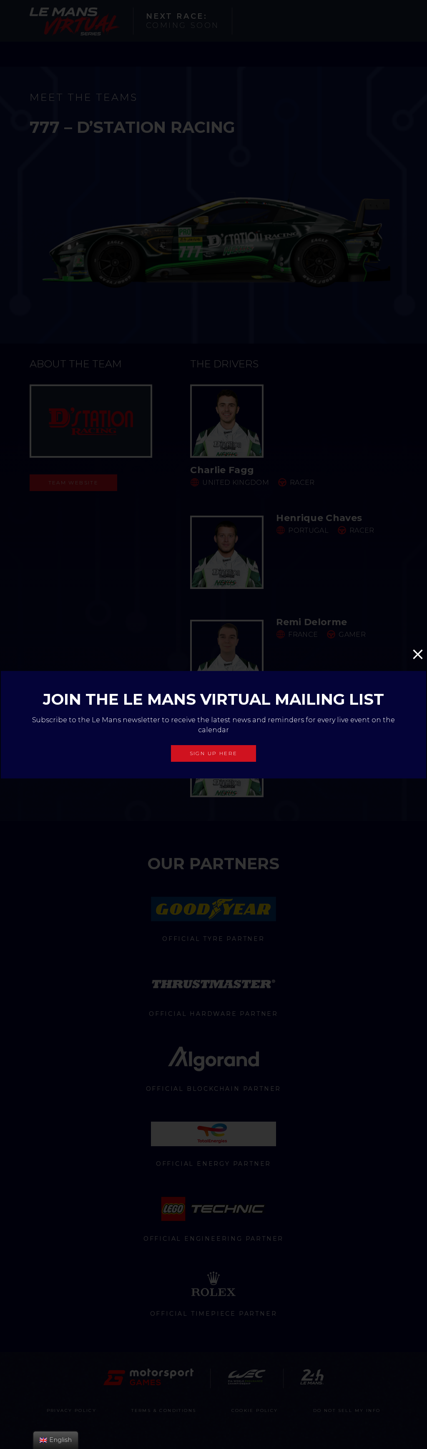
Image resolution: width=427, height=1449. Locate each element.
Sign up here (214, 753)
